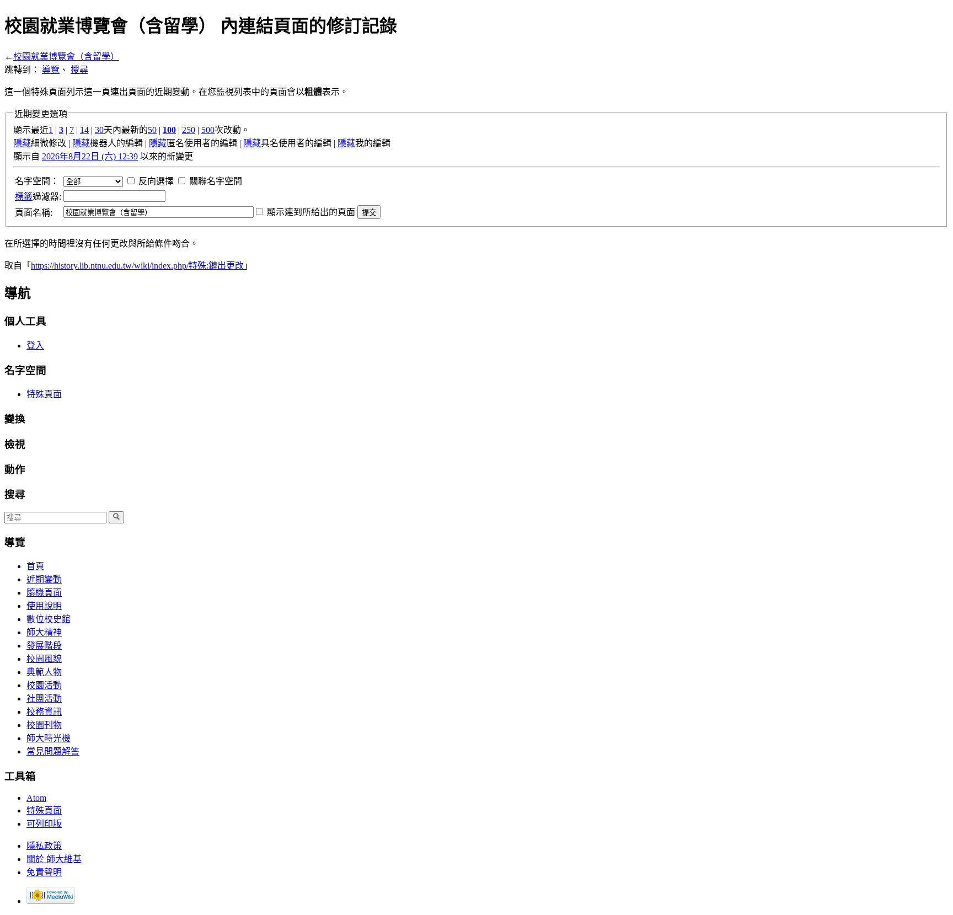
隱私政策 (44, 845)
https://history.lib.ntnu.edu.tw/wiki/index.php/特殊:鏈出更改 (137, 265)
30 (99, 130)
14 (84, 130)
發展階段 (44, 645)
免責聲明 (44, 872)
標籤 (24, 196)
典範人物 (44, 672)
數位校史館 (48, 619)
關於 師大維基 (54, 859)
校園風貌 (44, 658)
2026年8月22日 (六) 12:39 (90, 156)
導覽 (51, 69)
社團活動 (44, 698)
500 (208, 130)
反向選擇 (156, 181)
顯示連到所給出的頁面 (311, 212)
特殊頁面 (44, 394)
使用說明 (44, 606)
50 (152, 130)
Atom (36, 797)
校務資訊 (44, 711)
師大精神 (44, 632)
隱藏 (22, 143)
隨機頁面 (44, 592)
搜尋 (79, 69)
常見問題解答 (52, 751)
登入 (35, 345)
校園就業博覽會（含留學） (66, 56)
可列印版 (44, 823)
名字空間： (37, 181)
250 (188, 130)
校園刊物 (44, 725)
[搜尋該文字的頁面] (116, 517)
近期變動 (44, 579)
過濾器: (38, 196)
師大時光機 (48, 738)
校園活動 (44, 685)
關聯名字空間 (215, 181)
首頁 (35, 566)
